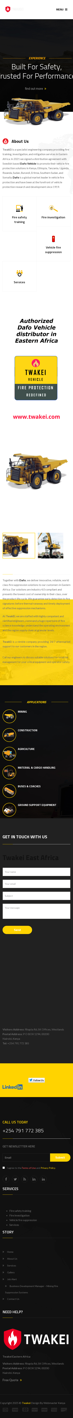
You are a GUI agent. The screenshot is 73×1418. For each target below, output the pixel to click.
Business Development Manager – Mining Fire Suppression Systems (31, 1289)
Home (10, 1251)
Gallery (11, 1272)
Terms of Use (29, 1167)
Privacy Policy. (48, 1167)
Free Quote (10, 1380)
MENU (60, 9)
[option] (36, 471)
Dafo (22, 580)
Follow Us (38, 1080)
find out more (34, 88)
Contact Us (13, 1298)
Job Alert (12, 1279)
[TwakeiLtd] (15, 1179)
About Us (12, 1258)
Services (11, 1265)
